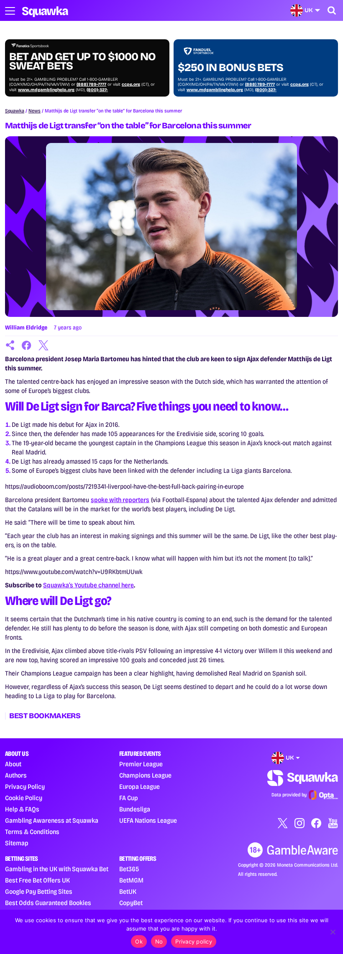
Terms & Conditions (32, 832)
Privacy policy (193, 941)
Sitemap (16, 843)
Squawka (14, 111)
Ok (139, 941)
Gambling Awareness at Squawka (51, 820)
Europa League (139, 787)
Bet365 (129, 869)
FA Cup (128, 798)
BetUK (127, 891)
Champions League (145, 775)
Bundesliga (134, 809)
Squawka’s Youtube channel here (88, 585)
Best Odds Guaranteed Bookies (48, 903)
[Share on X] (43, 345)
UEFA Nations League (148, 820)
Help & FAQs (22, 809)
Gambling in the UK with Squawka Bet (56, 869)
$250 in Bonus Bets (230, 67)
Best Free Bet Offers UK (37, 880)
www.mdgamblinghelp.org (46, 89)
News (34, 111)
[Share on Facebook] (27, 345)
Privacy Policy (25, 787)
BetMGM (131, 880)
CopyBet (131, 903)
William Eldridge (26, 327)
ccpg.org (131, 84)
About (13, 764)
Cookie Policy (23, 798)
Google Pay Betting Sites (38, 891)
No (159, 941)
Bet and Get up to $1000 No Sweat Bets (82, 61)
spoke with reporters (120, 500)
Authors (16, 775)
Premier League (141, 764)
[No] (332, 932)
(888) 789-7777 (91, 84)
